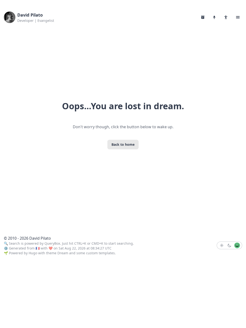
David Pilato (30, 15)
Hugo (33, 253)
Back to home (123, 144)
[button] (238, 17)
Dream (62, 253)
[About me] (226, 17)
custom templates (100, 253)
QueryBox (52, 243)
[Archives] (203, 17)
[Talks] (214, 17)
